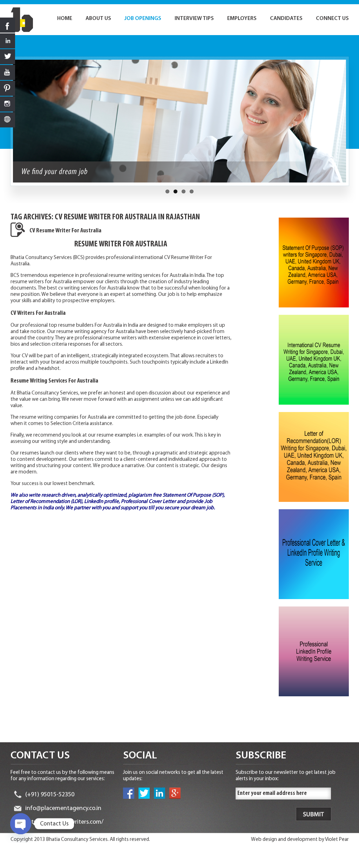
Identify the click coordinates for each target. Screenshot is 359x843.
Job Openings (142, 18)
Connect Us (332, 18)
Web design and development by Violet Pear (300, 839)
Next (352, 124)
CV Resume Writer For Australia (65, 231)
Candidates (286, 18)
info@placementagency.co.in (63, 808)
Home (64, 18)
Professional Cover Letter (148, 501)
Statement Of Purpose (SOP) (193, 495)
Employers (242, 18)
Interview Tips (194, 18)
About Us (98, 18)
